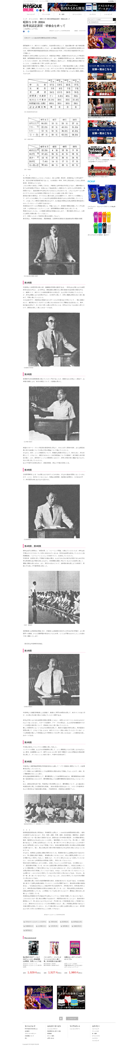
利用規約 (49, 1033)
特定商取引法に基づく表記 (54, 1031)
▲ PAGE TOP (72, 1018)
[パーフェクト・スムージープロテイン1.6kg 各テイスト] (102, 194)
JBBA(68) (54, 922)
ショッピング (108, 14)
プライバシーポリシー (30, 1033)
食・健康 (61, 14)
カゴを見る (111, 1)
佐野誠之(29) (77, 922)
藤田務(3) (28, 930)
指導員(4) (65, 922)
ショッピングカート (75, 1028)
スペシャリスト (77, 14)
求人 (26, 1038)
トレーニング (31, 14)
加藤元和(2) (77, 926)
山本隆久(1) (42, 926)
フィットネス (46, 14)
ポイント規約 (50, 1036)
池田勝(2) (66, 926)
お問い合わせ (50, 1038)
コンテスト (92, 14)
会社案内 (27, 1031)
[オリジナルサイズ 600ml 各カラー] (102, 222)
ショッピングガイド (52, 1028)
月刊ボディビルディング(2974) (35, 922)
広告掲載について (29, 1036)
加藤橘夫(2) (29, 926)
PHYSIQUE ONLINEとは (31, 1028)
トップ (25, 19)
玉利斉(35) (54, 926)
